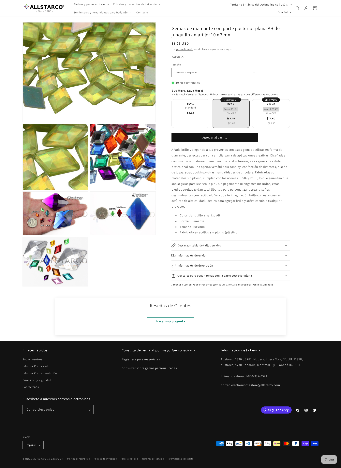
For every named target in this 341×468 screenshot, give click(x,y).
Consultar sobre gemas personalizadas (149, 368)
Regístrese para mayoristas (141, 359)
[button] (91, 4)
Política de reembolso (78, 458)
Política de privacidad (105, 458)
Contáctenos (30, 387)
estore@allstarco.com (264, 385)
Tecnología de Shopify (52, 459)
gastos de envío (184, 49)
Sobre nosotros (32, 359)
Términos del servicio (153, 458)
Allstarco (35, 459)
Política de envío (129, 458)
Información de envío (36, 366)
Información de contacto (181, 458)
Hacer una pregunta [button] (170, 321)
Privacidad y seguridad (36, 380)
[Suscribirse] (89, 409)
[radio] (190, 113)
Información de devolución (39, 373)
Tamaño (176, 64)
